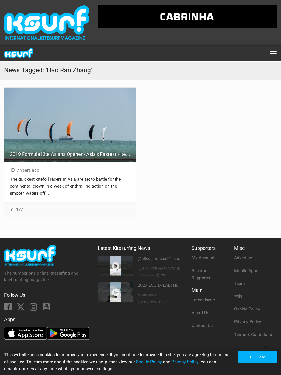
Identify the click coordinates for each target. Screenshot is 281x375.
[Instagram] (34, 308)
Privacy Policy (247, 321)
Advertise (243, 257)
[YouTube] (46, 308)
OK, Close (257, 357)
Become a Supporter (201, 274)
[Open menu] (273, 53)
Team (239, 283)
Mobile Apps (246, 270)
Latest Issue (203, 299)
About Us (200, 312)
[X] (21, 308)
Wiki (238, 296)
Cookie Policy (247, 309)
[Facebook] (8, 308)
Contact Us (202, 325)
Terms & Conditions (253, 334)
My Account (203, 257)
